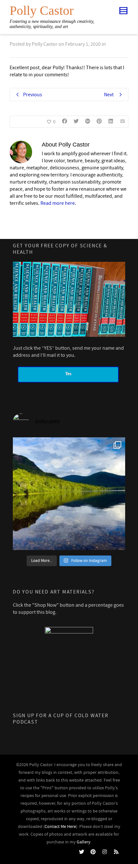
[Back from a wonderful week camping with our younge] (69, 493)
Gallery (84, 842)
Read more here (57, 203)
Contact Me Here (60, 827)
